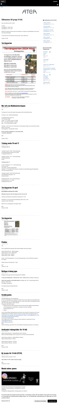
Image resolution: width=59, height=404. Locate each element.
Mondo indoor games (9, 368)
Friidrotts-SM (45, 59)
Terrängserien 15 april (10, 187)
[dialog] (29, 398)
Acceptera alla (52, 401)
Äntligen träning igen (9, 271)
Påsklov (4, 242)
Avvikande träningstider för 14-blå (14, 329)
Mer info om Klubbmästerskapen (13, 105)
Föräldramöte (7, 295)
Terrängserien (7, 43)
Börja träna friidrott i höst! (45, 53)
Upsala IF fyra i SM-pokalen (48, 64)
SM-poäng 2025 (46, 82)
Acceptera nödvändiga (40, 401)
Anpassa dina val (6, 400)
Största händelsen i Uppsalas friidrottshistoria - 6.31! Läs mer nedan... (49, 69)
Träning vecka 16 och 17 (10, 143)
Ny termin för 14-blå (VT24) (12, 353)
